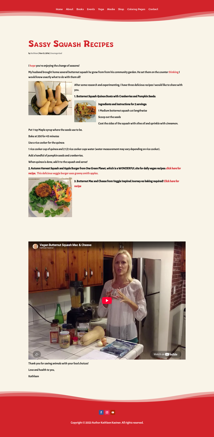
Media (111, 9)
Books (80, 9)
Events (91, 9)
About (69, 9)
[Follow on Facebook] (101, 412)
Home (59, 9)
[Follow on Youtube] (112, 412)
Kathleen (34, 53)
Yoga (101, 9)
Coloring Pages (136, 9)
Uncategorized (56, 53)
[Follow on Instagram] (107, 412)
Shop (121, 9)
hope (33, 66)
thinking (173, 72)
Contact (153, 9)
